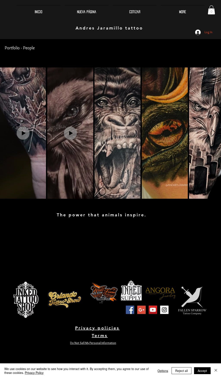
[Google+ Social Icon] (141, 310)
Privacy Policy (34, 372)
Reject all (181, 371)
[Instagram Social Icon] (164, 310)
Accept (202, 371)
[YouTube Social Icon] (153, 310)
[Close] (215, 371)
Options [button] (163, 371)
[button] (211, 9)
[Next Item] (213, 133)
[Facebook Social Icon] (130, 310)
